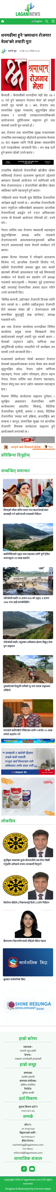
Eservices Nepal (42, 1189)
